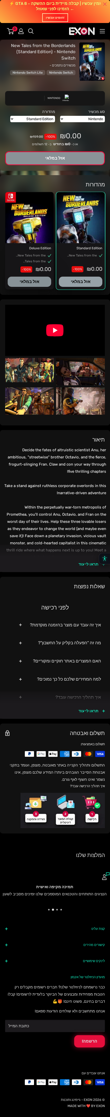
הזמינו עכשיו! (55, 18)
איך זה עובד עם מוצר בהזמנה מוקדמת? (65, 624)
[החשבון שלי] (21, 31)
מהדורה (48, 111)
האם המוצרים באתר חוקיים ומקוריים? (67, 660)
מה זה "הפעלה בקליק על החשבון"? (69, 642)
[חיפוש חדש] (31, 31)
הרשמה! (89, 1041)
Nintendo (54, 98)
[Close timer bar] (105, 4)
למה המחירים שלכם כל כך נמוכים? (69, 679)
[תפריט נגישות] (104, 558)
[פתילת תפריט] (102, 31)
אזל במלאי (81, 281)
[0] (10, 31)
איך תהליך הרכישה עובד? (78, 697)
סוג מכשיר (96, 111)
